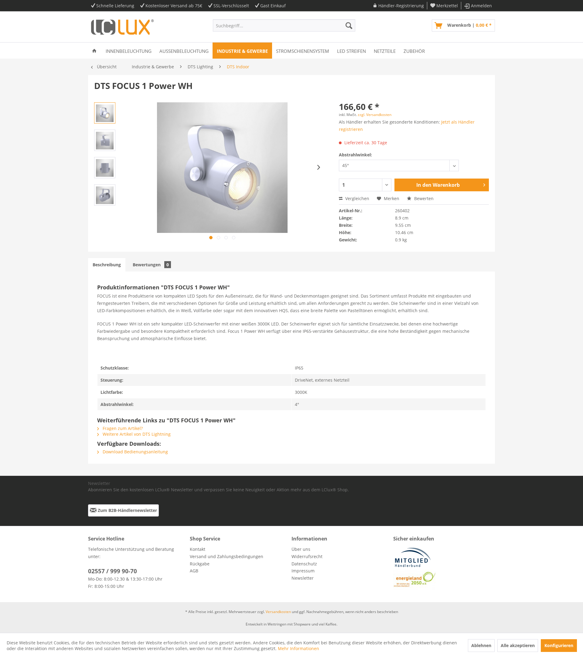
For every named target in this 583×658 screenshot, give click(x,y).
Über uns (301, 549)
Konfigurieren (558, 645)
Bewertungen (151, 265)
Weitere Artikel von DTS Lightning (136, 434)
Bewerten (423, 198)
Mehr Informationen (298, 648)
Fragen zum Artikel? (122, 428)
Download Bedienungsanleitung (134, 452)
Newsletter (303, 578)
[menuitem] (398, 5)
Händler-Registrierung (401, 6)
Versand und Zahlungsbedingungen (226, 556)
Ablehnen (481, 645)
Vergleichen (356, 198)
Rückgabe (200, 564)
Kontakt (197, 549)
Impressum (303, 571)
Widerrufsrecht (307, 556)
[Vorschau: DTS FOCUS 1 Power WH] (104, 113)
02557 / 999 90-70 (112, 571)
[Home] (94, 51)
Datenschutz (304, 564)
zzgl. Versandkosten (374, 114)
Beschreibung (107, 265)
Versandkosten (278, 611)
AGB (194, 571)
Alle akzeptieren (518, 645)
